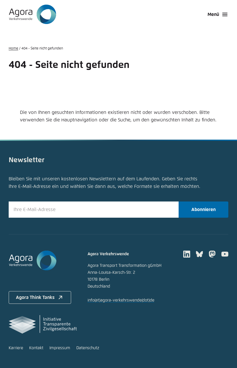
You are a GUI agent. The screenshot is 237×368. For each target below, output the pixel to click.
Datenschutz (87, 348)
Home (13, 48)
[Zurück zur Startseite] (32, 14)
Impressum (59, 348)
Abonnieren (203, 209)
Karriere (16, 348)
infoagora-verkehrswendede (121, 300)
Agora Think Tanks (35, 297)
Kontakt (36, 348)
